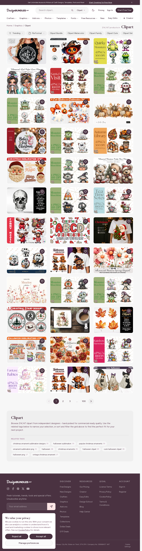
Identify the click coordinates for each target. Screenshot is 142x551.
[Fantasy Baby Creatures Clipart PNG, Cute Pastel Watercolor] (26, 380)
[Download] (35, 42)
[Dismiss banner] (131, 2)
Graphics (18, 25)
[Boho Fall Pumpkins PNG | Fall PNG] (113, 111)
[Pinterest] (18, 488)
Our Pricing (84, 487)
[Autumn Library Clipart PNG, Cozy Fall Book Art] (113, 141)
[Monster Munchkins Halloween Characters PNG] (113, 81)
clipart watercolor (76, 33)
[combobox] (54, 10)
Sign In (110, 10)
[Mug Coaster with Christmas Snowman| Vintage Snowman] (70, 320)
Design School (86, 502)
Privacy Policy (105, 492)
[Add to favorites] (42, 42)
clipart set (128, 33)
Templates (64, 517)
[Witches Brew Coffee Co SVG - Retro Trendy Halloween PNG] (26, 51)
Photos (63, 512)
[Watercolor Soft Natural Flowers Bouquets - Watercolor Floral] (26, 290)
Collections (65, 521)
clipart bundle (56, 33)
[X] (23, 488)
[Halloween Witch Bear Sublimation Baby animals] (70, 260)
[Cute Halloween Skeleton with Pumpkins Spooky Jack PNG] (26, 260)
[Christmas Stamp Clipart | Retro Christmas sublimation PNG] (26, 320)
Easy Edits (84, 497)
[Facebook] (13, 488)
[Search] (72, 10)
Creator (83, 492)
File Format (37, 33)
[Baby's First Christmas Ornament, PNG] (26, 141)
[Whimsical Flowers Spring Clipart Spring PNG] (113, 260)
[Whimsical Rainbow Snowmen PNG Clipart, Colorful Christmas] (113, 350)
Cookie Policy (105, 497)
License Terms (105, 487)
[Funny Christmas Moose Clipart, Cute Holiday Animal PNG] (26, 230)
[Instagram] (8, 488)
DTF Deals (64, 531)
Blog (82, 507)
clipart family (95, 33)
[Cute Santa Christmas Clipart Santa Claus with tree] (113, 230)
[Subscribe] (51, 506)
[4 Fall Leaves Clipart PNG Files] (113, 320)
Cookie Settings (128, 545)
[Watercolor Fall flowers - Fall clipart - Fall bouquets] (70, 350)
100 (84, 401)
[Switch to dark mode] (93, 10)
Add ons (63, 507)
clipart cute (112, 33)
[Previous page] (49, 401)
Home (9, 25)
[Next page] (91, 401)
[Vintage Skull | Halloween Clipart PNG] (26, 200)
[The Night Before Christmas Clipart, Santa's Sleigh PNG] (70, 81)
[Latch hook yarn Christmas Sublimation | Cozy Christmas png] (26, 171)
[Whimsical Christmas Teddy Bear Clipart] (113, 171)
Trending (16, 33)
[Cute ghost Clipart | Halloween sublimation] (70, 111)
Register (122, 492)
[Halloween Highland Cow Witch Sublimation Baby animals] (70, 380)
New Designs (65, 492)
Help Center (85, 512)
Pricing (101, 10)
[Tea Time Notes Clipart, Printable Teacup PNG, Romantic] (113, 200)
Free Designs (65, 487)
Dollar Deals (65, 526)
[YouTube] (28, 488)
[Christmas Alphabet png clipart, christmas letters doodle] (70, 230)
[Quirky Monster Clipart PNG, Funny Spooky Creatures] (113, 51)
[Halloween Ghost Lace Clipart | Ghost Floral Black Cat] (113, 380)
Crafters (63, 497)
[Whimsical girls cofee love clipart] (26, 81)
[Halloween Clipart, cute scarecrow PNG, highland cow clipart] (70, 51)
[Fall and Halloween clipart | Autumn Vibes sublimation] (26, 350)
